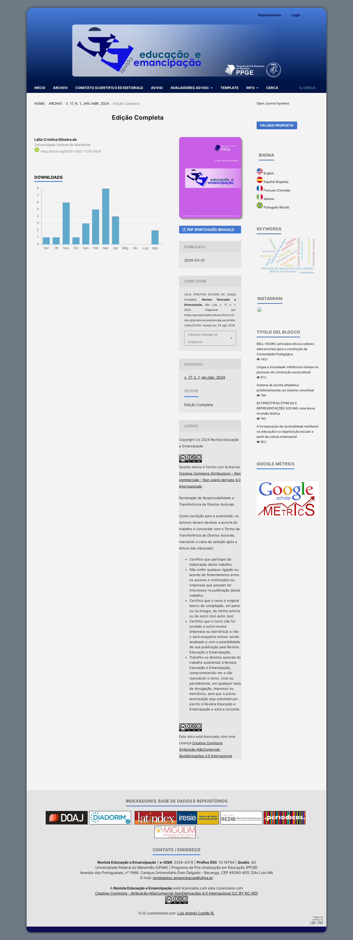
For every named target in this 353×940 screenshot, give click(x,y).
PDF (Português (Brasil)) (210, 230)
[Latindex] (156, 823)
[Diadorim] (110, 823)
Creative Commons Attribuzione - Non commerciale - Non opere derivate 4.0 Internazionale (210, 479)
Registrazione (269, 15)
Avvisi (157, 88)
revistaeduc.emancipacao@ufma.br (183, 878)
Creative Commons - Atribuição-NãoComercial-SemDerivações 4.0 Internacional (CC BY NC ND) (176, 893)
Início (39, 88)
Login (296, 15)
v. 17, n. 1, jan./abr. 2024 (87, 103)
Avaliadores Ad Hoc (190, 88)
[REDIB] (241, 823)
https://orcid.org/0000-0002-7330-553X (71, 151)
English (268, 173)
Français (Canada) (276, 190)
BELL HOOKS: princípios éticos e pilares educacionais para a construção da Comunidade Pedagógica (285, 349)
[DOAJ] (67, 823)
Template (229, 88)
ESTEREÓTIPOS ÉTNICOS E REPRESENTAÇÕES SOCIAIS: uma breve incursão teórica (286, 408)
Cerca (272, 88)
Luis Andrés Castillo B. (195, 913)
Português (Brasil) (276, 207)
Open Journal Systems (273, 103)
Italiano (268, 199)
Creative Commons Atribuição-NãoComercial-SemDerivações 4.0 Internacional (205, 749)
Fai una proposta (277, 125)
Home (39, 103)
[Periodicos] (284, 823)
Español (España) (275, 182)
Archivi (60, 88)
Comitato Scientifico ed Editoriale (109, 88)
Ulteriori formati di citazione (202, 338)
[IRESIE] (198, 823)
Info (250, 88)
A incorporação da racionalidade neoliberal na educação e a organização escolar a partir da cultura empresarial (287, 431)
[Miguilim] (175, 836)
